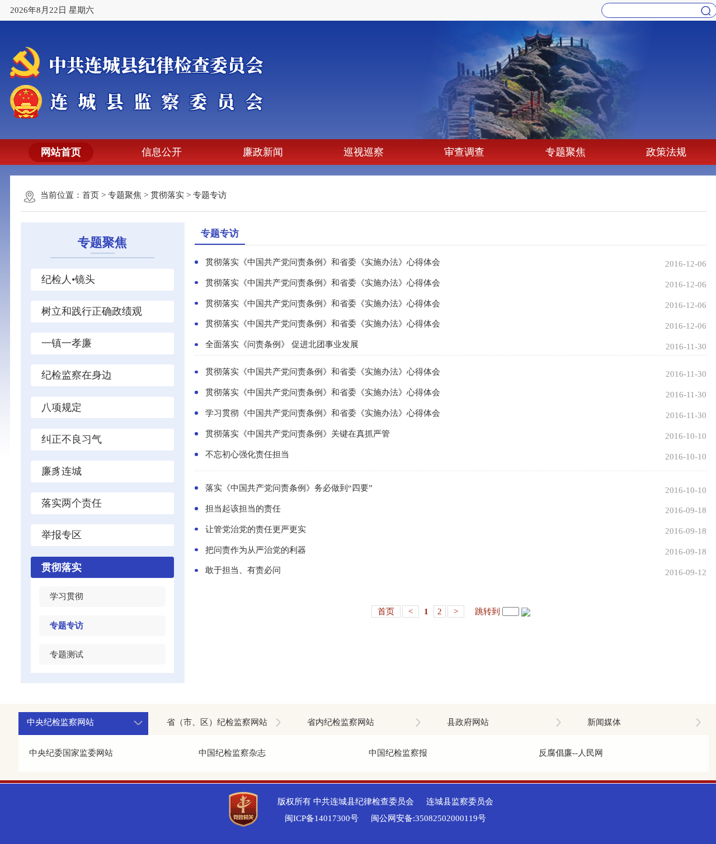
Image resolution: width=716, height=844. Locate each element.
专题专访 (210, 195)
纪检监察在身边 (76, 375)
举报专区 (61, 534)
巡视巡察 (363, 152)
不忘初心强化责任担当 (247, 454)
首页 (90, 195)
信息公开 (162, 152)
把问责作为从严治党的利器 (255, 550)
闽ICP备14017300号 (322, 818)
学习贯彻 (66, 596)
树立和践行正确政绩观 (91, 311)
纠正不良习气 (71, 439)
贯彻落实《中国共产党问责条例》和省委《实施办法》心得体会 (322, 262)
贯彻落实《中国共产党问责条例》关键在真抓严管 (297, 433)
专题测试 (66, 654)
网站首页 (61, 152)
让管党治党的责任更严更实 (255, 529)
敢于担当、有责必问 (243, 570)
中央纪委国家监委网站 (71, 752)
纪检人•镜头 (68, 279)
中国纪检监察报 (398, 752)
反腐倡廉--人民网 (571, 752)
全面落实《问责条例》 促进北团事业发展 (282, 344)
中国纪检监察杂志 (232, 752)
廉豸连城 (61, 471)
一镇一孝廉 (66, 343)
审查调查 (464, 152)
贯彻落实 (167, 195)
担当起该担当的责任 (243, 508)
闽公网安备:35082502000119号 (428, 818)
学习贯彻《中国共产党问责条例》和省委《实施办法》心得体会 (322, 413)
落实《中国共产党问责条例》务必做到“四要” (289, 487)
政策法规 (666, 152)
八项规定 (61, 407)
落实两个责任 (71, 503)
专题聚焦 (565, 152)
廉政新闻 (263, 152)
